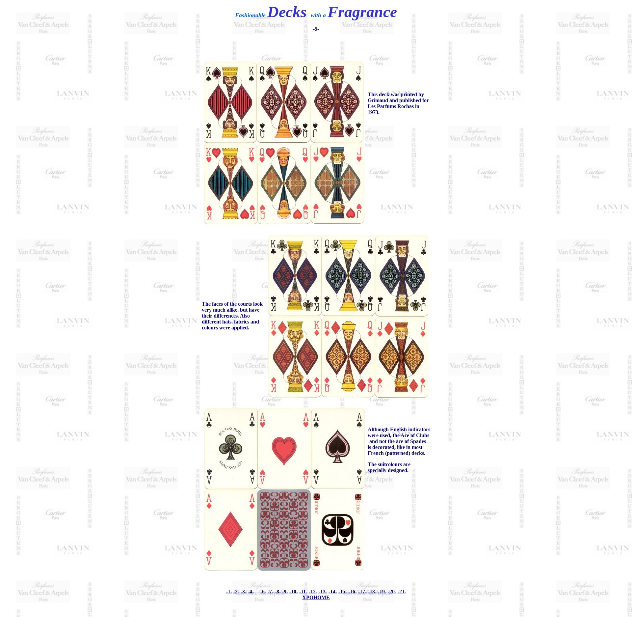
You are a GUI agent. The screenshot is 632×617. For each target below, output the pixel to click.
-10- (293, 591)
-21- (402, 591)
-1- (229, 591)
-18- (372, 591)
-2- (236, 591)
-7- (271, 591)
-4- (251, 591)
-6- (263, 591)
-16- (352, 591)
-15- (342, 591)
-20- (392, 591)
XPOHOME (316, 597)
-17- (362, 591)
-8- (278, 591)
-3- (244, 591)
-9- (285, 591)
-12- (313, 591)
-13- (323, 591)
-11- (303, 591)
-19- (382, 591)
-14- (333, 591)
